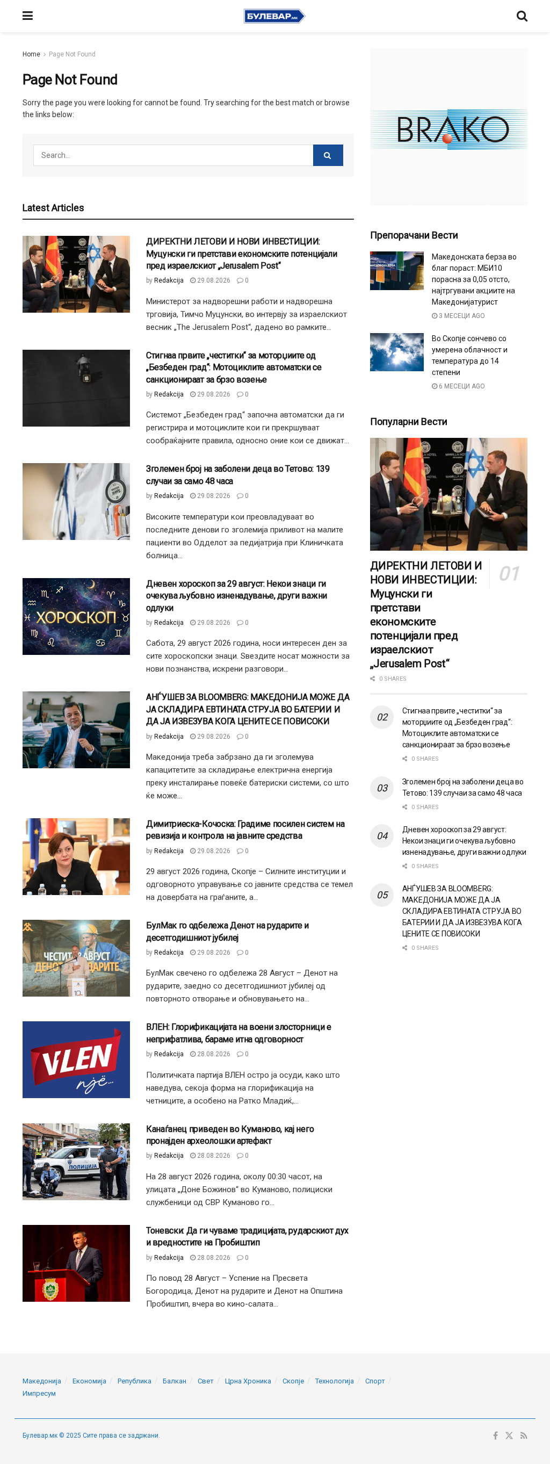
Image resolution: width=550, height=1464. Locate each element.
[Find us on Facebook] (495, 1436)
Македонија (42, 1381)
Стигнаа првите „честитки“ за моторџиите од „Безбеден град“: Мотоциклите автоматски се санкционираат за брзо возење (234, 367)
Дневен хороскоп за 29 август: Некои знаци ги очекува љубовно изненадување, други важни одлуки (236, 596)
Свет (206, 1381)
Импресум (39, 1393)
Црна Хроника (248, 1381)
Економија (89, 1381)
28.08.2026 (213, 1054)
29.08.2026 (213, 280)
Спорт (375, 1381)
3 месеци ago (461, 316)
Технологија (334, 1381)
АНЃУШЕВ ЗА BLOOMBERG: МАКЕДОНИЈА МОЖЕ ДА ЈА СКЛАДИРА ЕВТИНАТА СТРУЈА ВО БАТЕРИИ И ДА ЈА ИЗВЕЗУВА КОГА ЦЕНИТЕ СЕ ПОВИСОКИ (247, 709)
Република (134, 1381)
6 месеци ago (461, 386)
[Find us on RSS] (523, 1436)
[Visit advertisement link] (448, 127)
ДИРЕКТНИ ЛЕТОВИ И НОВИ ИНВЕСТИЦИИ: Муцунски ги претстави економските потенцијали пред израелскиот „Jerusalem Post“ (241, 253)
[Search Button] (522, 16)
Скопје (293, 1381)
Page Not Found (72, 54)
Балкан (174, 1381)
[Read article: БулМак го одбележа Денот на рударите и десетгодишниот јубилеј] (76, 958)
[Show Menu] (28, 16)
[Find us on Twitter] (509, 1436)
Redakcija (169, 280)
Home (31, 54)
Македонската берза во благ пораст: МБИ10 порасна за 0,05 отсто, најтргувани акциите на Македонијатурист (474, 279)
